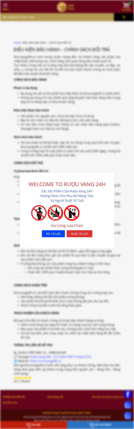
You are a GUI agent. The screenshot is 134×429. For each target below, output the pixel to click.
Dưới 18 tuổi (79, 234)
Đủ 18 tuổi (53, 234)
